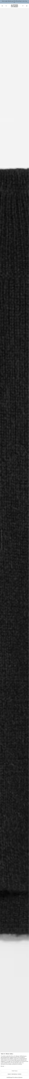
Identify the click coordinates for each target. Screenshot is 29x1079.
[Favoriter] (23, 6)
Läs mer (2, 1066)
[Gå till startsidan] (14, 6)
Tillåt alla (14, 1070)
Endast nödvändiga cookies (14, 1074)
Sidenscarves (1, 546)
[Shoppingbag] (27, 6)
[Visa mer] (27, 1)
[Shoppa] (2, 6)
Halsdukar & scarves (1, 535)
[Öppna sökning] (6, 6)
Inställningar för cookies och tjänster (14, 1077)
